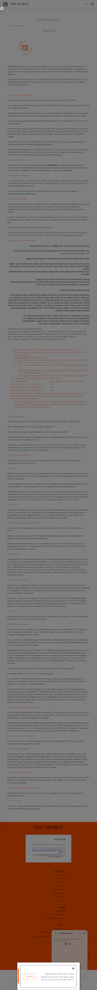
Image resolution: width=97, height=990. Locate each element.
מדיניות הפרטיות (47, 979)
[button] (73, 969)
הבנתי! (29, 976)
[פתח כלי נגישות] (2, 9)
